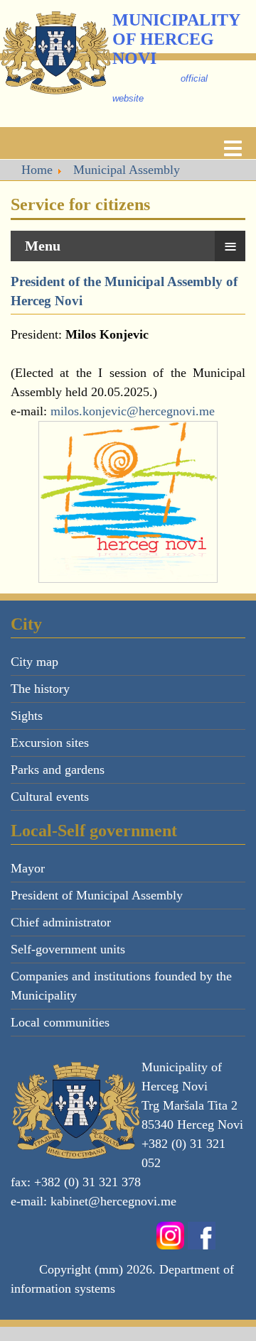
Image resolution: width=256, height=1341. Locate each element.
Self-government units (68, 949)
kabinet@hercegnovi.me (113, 1201)
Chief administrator (61, 922)
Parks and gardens (58, 769)
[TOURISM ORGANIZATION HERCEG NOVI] (128, 502)
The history (40, 689)
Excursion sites (50, 742)
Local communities (60, 1022)
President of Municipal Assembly (97, 895)
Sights (27, 715)
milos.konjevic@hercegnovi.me (132, 411)
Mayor (28, 868)
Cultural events (50, 796)
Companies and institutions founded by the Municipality (121, 985)
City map (34, 662)
